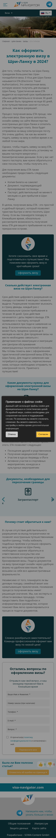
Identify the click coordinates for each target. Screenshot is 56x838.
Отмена (12, 434)
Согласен (43, 434)
